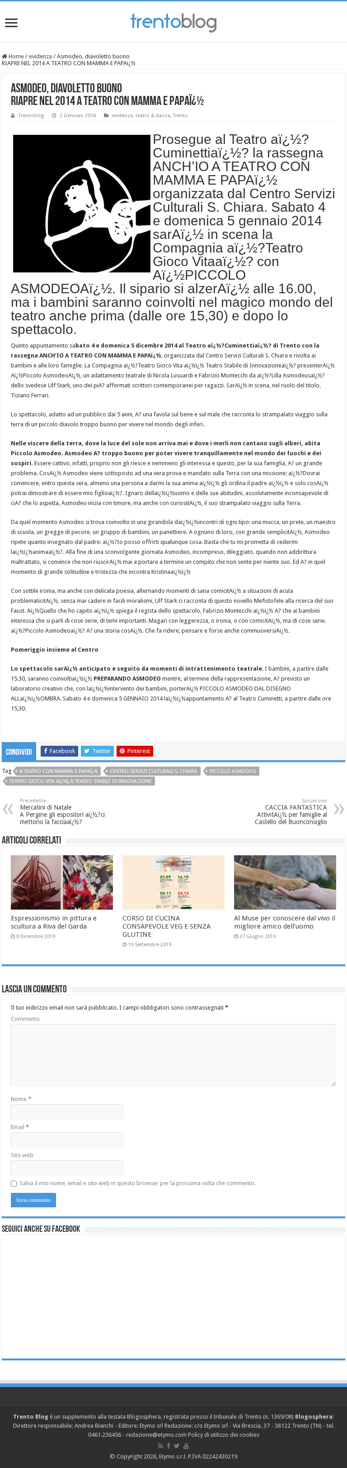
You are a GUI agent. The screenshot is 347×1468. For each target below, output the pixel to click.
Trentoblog (31, 116)
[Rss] (160, 1445)
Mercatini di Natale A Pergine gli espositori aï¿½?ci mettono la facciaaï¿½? (62, 811)
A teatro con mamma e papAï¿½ (58, 771)
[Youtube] (186, 1445)
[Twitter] (177, 1445)
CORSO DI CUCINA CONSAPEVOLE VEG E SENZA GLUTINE (166, 926)
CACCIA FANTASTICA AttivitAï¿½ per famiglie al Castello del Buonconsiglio (291, 811)
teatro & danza (153, 116)
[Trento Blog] (173, 21)
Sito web (22, 1155)
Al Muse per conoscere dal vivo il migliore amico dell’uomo (284, 922)
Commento (25, 1018)
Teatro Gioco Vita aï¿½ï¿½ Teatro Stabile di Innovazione (80, 781)
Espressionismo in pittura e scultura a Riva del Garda (54, 922)
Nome (21, 1099)
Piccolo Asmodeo (233, 771)
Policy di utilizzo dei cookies (223, 1434)
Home (15, 56)
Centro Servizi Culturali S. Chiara (153, 771)
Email (20, 1127)
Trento (180, 116)
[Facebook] (168, 1445)
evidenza (40, 56)
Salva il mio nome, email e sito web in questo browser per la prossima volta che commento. (138, 1183)
